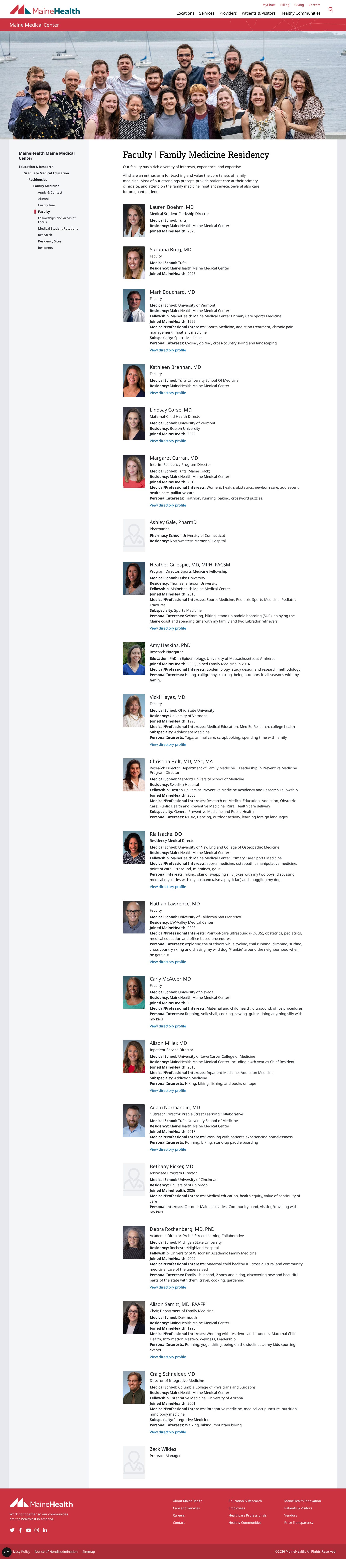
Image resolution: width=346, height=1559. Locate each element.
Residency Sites (49, 241)
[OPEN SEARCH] (330, 9)
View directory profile (168, 350)
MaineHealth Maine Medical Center (47, 155)
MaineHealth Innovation (302, 1501)
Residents (45, 247)
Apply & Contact (50, 192)
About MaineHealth (187, 1501)
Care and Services (186, 1508)
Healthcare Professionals (248, 1515)
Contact (179, 1522)
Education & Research (36, 166)
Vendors (290, 1515)
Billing (285, 5)
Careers (315, 5)
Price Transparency (298, 1522)
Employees (237, 1508)
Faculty (44, 211)
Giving (299, 5)
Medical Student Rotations (58, 228)
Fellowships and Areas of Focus (57, 220)
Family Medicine (46, 186)
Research (45, 235)
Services (206, 13)
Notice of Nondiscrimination (56, 1551)
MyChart (269, 5)
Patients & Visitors (259, 13)
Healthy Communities (300, 13)
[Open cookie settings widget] (7, 1552)
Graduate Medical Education (46, 173)
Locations (185, 13)
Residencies (37, 179)
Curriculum (46, 205)
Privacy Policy (20, 1551)
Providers (228, 13)
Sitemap (88, 1551)
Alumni (43, 199)
